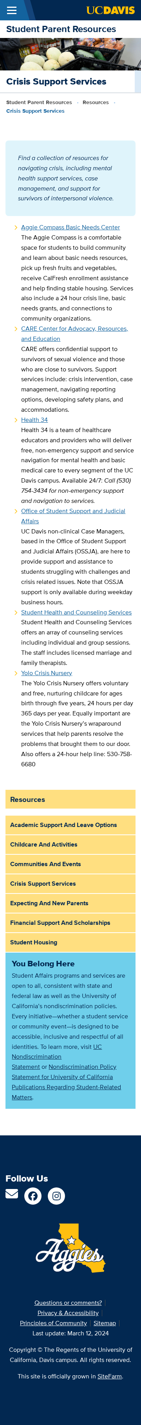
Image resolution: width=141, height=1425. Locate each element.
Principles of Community (53, 1323)
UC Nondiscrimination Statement (57, 1057)
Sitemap (105, 1323)
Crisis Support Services (43, 883)
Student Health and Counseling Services (76, 612)
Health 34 (34, 419)
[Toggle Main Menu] (12, 10)
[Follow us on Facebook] (33, 1196)
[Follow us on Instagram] (56, 1196)
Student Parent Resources (61, 29)
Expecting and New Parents (49, 903)
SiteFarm (110, 1376)
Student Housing (33, 942)
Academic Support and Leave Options (63, 824)
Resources (96, 102)
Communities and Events (45, 863)
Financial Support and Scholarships (60, 922)
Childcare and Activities (44, 844)
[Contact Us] (11, 1196)
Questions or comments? (68, 1302)
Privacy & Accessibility (68, 1312)
